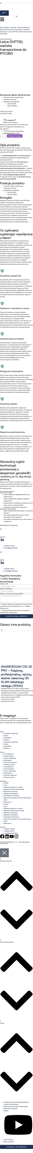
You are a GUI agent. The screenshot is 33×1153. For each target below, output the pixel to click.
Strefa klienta (8, 760)
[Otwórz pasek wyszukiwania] (16, 16)
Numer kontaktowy (6, 588)
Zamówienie (7, 738)
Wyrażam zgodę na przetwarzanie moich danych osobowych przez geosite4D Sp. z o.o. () (16, 606)
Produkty (13, 27)
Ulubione (6, 740)
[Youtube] (11, 836)
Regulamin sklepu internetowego (14, 789)
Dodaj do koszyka (14, 136)
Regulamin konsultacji (10, 791)
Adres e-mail (4, 583)
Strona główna (4, 27)
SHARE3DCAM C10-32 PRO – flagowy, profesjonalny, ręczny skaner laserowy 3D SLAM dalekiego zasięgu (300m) (16, 676)
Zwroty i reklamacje (10, 758)
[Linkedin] (7, 836)
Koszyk (6, 735)
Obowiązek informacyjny (11, 796)
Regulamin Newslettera (11, 793)
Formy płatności (9, 754)
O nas (5, 785)
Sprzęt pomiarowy (23, 27)
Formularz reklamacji (10, 762)
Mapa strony (8, 802)
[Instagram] (16, 836)
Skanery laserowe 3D (6, 29)
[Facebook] (2, 836)
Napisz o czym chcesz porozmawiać (11, 593)
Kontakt (6, 783)
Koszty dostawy (9, 756)
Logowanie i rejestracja (11, 733)
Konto (2, 732)
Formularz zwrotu (9, 764)
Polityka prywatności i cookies (13, 787)
